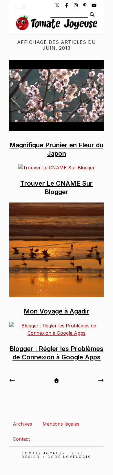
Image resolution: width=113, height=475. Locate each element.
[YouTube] (94, 5)
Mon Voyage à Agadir (56, 311)
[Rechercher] (92, 14)
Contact (21, 439)
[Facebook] (66, 5)
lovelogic (77, 456)
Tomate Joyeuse (43, 453)
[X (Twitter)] (57, 5)
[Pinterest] (85, 5)
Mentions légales (61, 424)
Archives (22, 424)
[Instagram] (76, 5)
